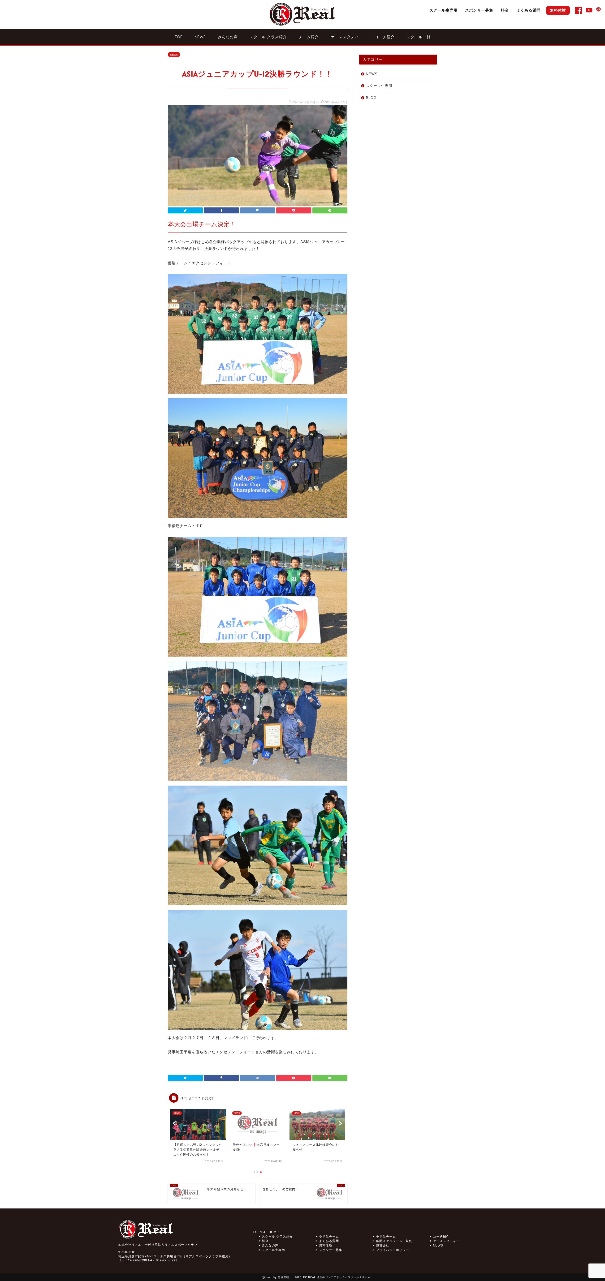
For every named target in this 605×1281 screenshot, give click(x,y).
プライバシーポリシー (392, 1250)
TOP (179, 36)
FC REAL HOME (266, 1232)
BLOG (371, 98)
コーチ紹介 (385, 36)
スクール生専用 (443, 10)
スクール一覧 (418, 36)
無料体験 (558, 10)
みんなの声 (228, 36)
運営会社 (382, 1245)
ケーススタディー (347, 36)
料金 (505, 10)
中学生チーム (386, 1236)
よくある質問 (528, 10)
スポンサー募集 (479, 10)
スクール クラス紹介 (268, 36)
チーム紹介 (309, 36)
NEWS (200, 36)
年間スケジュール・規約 (394, 1241)
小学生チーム (329, 1236)
